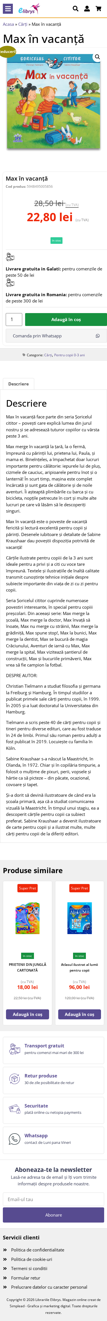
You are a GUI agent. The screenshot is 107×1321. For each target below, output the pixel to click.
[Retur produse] (14, 1079)
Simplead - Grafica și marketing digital (40, 1306)
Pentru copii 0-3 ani (69, 355)
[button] (8, 9)
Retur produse (41, 1076)
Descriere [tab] (18, 384)
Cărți (22, 24)
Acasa (8, 24)
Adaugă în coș (66, 319)
